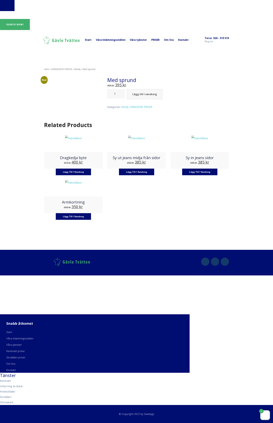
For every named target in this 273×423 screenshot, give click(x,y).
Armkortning (73, 202)
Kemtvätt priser (15, 351)
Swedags (149, 414)
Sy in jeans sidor (200, 157)
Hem (46, 69)
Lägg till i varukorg (144, 94)
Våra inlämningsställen (19, 338)
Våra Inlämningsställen (110, 40)
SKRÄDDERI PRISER (61, 69)
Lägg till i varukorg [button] (73, 172)
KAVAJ (77, 69)
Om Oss (169, 40)
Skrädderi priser (15, 357)
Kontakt (183, 40)
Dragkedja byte (73, 157)
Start (88, 40)
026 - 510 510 (10, 284)
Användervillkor (12, 312)
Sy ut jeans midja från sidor (136, 157)
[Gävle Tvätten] (61, 40)
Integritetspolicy (12, 305)
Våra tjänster (138, 40)
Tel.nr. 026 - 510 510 (217, 38)
